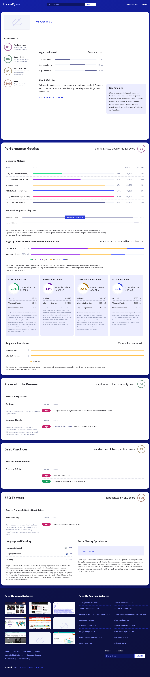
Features (16, 651)
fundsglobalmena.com (88, 603)
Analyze (90, 4)
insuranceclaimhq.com (123, 608)
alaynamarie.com (121, 637)
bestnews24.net (85, 643)
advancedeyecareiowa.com (90, 637)
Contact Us (27, 651)
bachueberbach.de (86, 620)
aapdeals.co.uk (44, 21)
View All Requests (75, 217)
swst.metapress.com (87, 625)
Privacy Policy (10, 659)
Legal (37, 651)
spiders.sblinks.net (121, 620)
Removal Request (34, 655)
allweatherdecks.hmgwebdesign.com (94, 614)
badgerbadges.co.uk (87, 631)
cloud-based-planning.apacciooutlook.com (131, 614)
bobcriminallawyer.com (123, 603)
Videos (7, 651)
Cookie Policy (24, 659)
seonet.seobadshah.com (89, 608)
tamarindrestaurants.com (124, 625)
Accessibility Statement (14, 655)
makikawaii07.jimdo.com (124, 631)
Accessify (11, 4)
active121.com (120, 643)
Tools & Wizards (132, 4)
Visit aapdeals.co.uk (49, 97)
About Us (144, 4)
